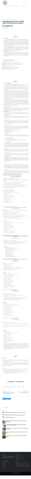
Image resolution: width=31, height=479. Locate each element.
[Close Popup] (1, 478)
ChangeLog (3, 465)
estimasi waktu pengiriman (13, 414)
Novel (5, 416)
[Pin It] (6, 26)
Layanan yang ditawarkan (19, 455)
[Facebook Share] (3, 26)
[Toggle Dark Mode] (25, 2)
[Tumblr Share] (9, 26)
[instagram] (23, 2)
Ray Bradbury (7, 416)
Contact (3, 468)
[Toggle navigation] (28, 2)
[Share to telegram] (12, 26)
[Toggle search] (26, 2)
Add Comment (7, 398)
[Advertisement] (15, 12)
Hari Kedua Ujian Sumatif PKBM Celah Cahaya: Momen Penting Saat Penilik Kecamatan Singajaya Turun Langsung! (16, 425)
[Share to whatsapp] (10, 26)
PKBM (16, 473)
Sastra (9, 416)
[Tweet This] (4, 26)
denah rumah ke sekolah (7, 414)
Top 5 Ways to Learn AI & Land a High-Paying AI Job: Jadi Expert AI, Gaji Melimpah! (15, 412)
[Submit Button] (27, 465)
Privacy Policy (4, 466)
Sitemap (3, 467)
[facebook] (22, 2)
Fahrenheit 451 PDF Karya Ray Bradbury (9, 417)
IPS (16, 414)
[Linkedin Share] (7, 26)
